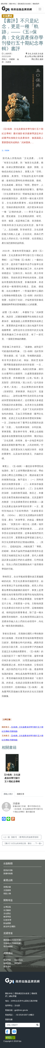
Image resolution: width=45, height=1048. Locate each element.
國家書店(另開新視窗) (12, 940)
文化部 (34, 54)
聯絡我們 (36, 4)
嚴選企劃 (8, 880)
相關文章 (20, 794)
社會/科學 (7, 920)
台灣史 (34, 56)
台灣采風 (7, 907)
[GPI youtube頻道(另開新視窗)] (15, 1031)
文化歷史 (7, 913)
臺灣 (39, 56)
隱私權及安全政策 (24, 4)
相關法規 (7, 963)
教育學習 (7, 917)
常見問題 (7, 960)
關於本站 (12, 4)
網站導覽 (4, 4)
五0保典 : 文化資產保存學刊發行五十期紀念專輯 (12, 778)
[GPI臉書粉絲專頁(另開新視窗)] (8, 1031)
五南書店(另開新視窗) (12, 943)
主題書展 (7, 890)
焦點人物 (7, 893)
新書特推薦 (8, 873)
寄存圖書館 (8, 946)
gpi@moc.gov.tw (21, 1010)
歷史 (37, 59)
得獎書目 (18, 963)
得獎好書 (7, 887)
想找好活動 (8, 870)
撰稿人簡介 (8, 794)
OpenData (18, 960)
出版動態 (8, 863)
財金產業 (7, 923)
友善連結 (7, 966)
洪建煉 (12, 59)
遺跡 (41, 59)
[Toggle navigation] (40, 9)
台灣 (29, 56)
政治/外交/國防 (9, 926)
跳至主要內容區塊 (6, 1)
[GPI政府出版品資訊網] (17, 9)
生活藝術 (7, 910)
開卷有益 (8, 900)
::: (6, 977)
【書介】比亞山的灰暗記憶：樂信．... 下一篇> (23, 843)
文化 (29, 54)
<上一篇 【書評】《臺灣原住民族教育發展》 (21, 837)
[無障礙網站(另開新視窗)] (10, 1037)
